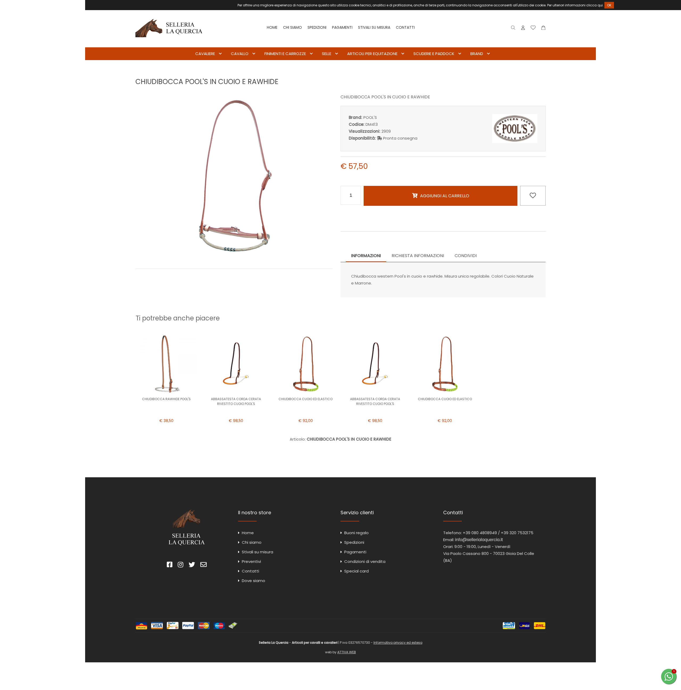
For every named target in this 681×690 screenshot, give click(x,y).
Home (272, 27)
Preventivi (251, 561)
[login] (523, 29)
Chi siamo (292, 27)
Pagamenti (342, 27)
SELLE (326, 53)
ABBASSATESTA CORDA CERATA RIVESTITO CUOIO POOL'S (236, 401)
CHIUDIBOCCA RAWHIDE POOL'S (166, 399)
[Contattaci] (543, 29)
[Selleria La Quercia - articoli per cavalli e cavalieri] (168, 44)
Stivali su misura (374, 27)
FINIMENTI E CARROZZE (285, 53)
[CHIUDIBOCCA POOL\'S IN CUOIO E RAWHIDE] (234, 257)
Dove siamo (253, 580)
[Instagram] (180, 565)
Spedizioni (317, 27)
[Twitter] (192, 565)
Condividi (466, 256)
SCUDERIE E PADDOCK (433, 53)
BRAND (476, 53)
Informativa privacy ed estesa (397, 642)
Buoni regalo (356, 533)
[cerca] (513, 29)
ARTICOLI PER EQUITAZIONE (372, 53)
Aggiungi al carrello (444, 196)
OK (609, 5)
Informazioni (366, 256)
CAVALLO (239, 53)
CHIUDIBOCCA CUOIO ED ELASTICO (306, 399)
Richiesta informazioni (418, 256)
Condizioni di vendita (364, 561)
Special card (356, 571)
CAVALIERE (205, 53)
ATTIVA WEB (346, 652)
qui (600, 5)
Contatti (405, 27)
